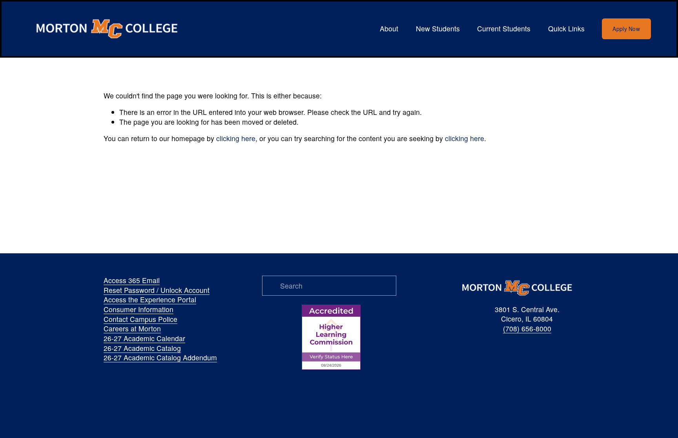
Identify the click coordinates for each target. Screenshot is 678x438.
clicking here (235, 138)
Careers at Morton (132, 328)
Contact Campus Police (140, 319)
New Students (438, 28)
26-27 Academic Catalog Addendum (160, 357)
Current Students (503, 28)
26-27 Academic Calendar (144, 338)
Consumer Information (138, 309)
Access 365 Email (132, 280)
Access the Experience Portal (150, 299)
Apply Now (626, 29)
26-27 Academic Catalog (142, 348)
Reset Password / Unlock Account (157, 290)
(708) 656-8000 (527, 328)
